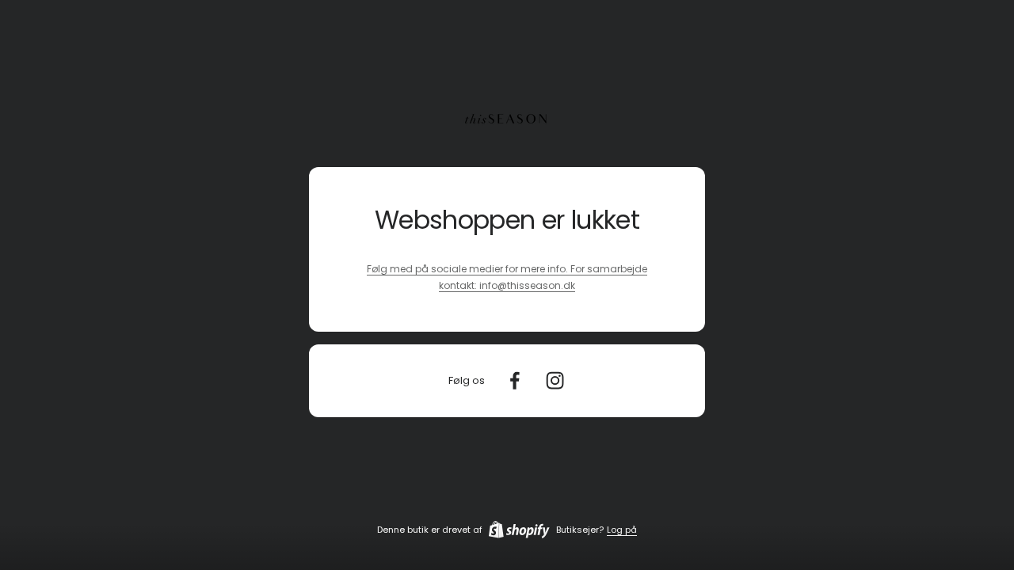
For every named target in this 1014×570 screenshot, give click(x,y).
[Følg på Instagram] (555, 380)
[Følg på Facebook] (514, 380)
